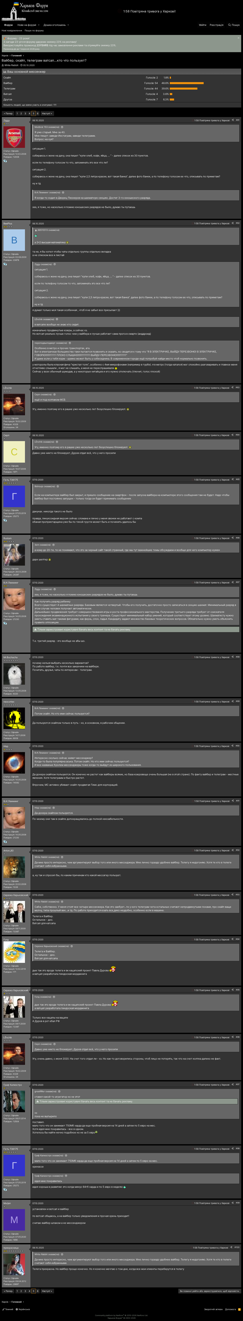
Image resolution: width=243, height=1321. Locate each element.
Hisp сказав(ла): (43, 807)
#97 (238, 1084)
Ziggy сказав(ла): (43, 264)
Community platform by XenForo (121, 1315)
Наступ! (46, 113)
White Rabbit (11, 65)
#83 (238, 387)
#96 (238, 1037)
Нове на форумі (27, 24)
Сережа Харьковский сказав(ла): (52, 946)
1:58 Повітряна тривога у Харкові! (149, 11)
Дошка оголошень (55, 24)
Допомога (230, 1309)
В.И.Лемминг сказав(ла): (48, 192)
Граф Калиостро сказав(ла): (49, 1155)
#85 (238, 479)
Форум (8, 24)
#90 (238, 745)
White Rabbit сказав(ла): (47, 857)
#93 (238, 894)
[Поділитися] (233, 120)
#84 (238, 434)
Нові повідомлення (12, 30)
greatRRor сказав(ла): (46, 1091)
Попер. (9, 113)
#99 (238, 1202)
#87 (238, 582)
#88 (238, 657)
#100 (237, 1247)
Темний (8, 1309)
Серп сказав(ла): (43, 394)
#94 (238, 939)
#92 (238, 850)
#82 (238, 223)
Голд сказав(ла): (43, 996)
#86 (238, 537)
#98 (238, 1148)
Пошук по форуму (34, 30)
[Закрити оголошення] (238, 38)
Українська (24, 1309)
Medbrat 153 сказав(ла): (47, 127)
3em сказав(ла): (43, 544)
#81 (238, 120)
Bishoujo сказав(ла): (45, 486)
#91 (238, 800)
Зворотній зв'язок (213, 1309)
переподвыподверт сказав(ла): (51, 343)
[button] (39, 25)
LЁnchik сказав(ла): (45, 319)
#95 (238, 990)
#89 (238, 701)
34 (17, 427)
